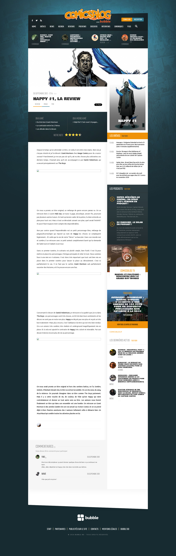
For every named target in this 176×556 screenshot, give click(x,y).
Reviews (71, 26)
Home (34, 26)
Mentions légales (109, 529)
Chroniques (118, 26)
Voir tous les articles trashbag (127, 324)
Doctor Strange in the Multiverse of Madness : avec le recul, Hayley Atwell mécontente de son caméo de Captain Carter (126, 154)
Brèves (43, 26)
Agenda (61, 26)
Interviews (106, 26)
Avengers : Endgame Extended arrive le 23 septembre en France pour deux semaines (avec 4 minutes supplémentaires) (127, 144)
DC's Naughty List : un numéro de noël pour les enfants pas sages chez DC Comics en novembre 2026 (127, 175)
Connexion (126, 19)
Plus (129, 26)
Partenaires (60, 529)
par (52, 104)
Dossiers (93, 26)
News (52, 26)
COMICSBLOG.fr (116, 332)
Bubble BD (125, 529)
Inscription (138, 19)
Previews (82, 26)
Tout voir (125, 136)
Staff (49, 529)
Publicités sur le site (78, 529)
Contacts (94, 529)
